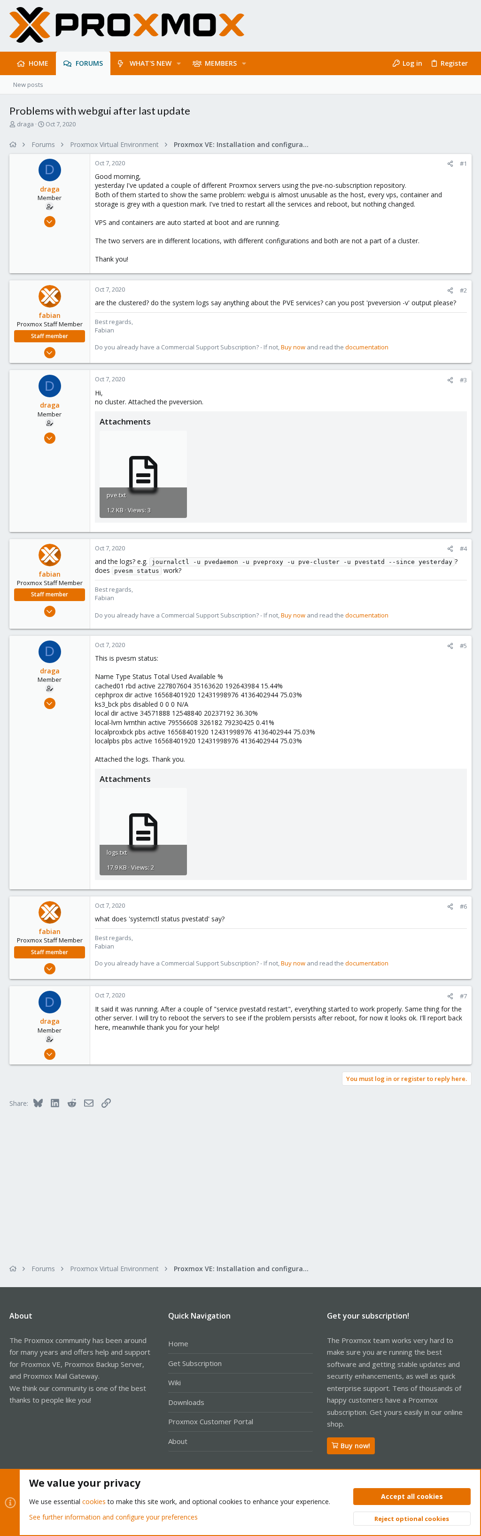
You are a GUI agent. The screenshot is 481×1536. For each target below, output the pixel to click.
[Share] (450, 163)
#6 (463, 906)
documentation (366, 347)
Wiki (174, 1382)
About (177, 1441)
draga (25, 124)
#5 (463, 645)
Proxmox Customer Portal (210, 1421)
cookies (94, 1501)
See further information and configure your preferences (113, 1517)
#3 (463, 380)
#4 (463, 548)
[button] (178, 63)
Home (178, 1343)
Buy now (293, 347)
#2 (463, 290)
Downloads (186, 1402)
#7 (463, 996)
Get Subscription (195, 1363)
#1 (463, 163)
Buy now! (355, 1445)
